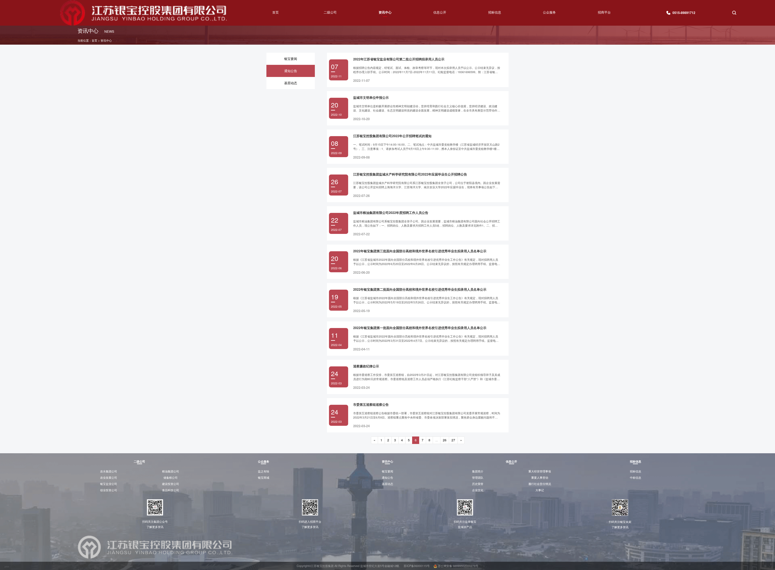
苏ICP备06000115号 (417, 566)
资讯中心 (106, 40)
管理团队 (477, 477)
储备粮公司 (170, 477)
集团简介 (477, 471)
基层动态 (387, 484)
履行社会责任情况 (539, 484)
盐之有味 (263, 471)
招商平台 (604, 12)
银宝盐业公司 (108, 484)
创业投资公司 (108, 490)
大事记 (539, 490)
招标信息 (635, 471)
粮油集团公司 (170, 471)
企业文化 (477, 490)
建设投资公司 (170, 484)
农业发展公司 (108, 477)
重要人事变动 (539, 477)
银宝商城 (263, 477)
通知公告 (387, 477)
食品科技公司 (170, 490)
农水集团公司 (108, 471)
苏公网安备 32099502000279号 (457, 566)
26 (444, 440)
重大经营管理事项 (539, 471)
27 (453, 440)
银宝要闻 (387, 471)
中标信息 (635, 477)
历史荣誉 (477, 484)
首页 (275, 12)
